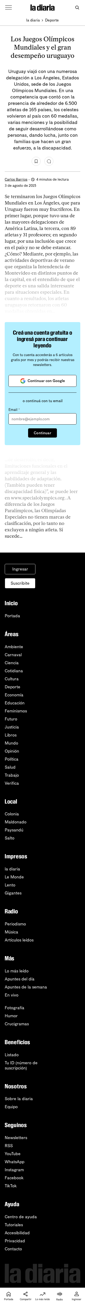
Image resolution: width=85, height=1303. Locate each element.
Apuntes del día (19, 979)
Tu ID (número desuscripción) (21, 1065)
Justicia (12, 727)
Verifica (12, 783)
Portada (12, 615)
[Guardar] (36, 161)
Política (11, 759)
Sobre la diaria (19, 1098)
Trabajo (12, 775)
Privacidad (15, 1240)
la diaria (33, 20)
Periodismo (15, 924)
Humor (11, 1015)
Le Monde (14, 877)
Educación (15, 703)
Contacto (13, 1249)
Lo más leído (17, 971)
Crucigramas (17, 1023)
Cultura (12, 678)
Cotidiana (14, 670)
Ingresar (20, 569)
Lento (10, 885)
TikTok (11, 1185)
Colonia (12, 814)
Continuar (42, 433)
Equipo (11, 1106)
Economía (14, 695)
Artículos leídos (19, 940)
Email (14, 410)
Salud (10, 767)
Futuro (11, 719)
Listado (12, 1054)
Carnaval (13, 654)
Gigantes (13, 893)
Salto (9, 838)
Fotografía (14, 1007)
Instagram (14, 1169)
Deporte (52, 20)
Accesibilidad (17, 1232)
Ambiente (14, 646)
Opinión (12, 751)
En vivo (11, 995)
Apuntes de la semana (26, 987)
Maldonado (15, 822)
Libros (11, 735)
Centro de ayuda (21, 1216)
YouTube (13, 1153)
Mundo (11, 743)
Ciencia (12, 662)
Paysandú (14, 830)
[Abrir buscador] (77, 7)
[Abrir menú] (8, 7)
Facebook (14, 1177)
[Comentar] (48, 161)
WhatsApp (14, 1161)
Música (11, 932)
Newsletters (16, 1137)
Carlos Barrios (16, 179)
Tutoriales (14, 1224)
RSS (9, 1145)
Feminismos (16, 711)
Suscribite (20, 583)
